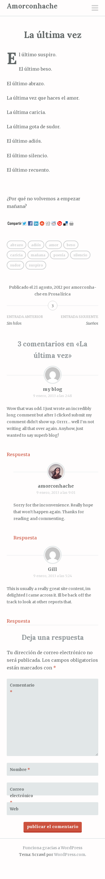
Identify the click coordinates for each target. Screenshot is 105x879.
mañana (38, 255)
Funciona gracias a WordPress (52, 847)
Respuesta (18, 454)
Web (14, 808)
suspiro (36, 265)
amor (54, 245)
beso (71, 245)
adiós (36, 245)
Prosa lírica (59, 294)
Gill (52, 569)
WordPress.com (69, 854)
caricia (16, 255)
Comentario (22, 688)
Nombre (20, 769)
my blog (52, 389)
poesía (59, 255)
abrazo (16, 245)
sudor (15, 265)
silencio (80, 255)
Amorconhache (32, 6)
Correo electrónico (21, 796)
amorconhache (56, 486)
